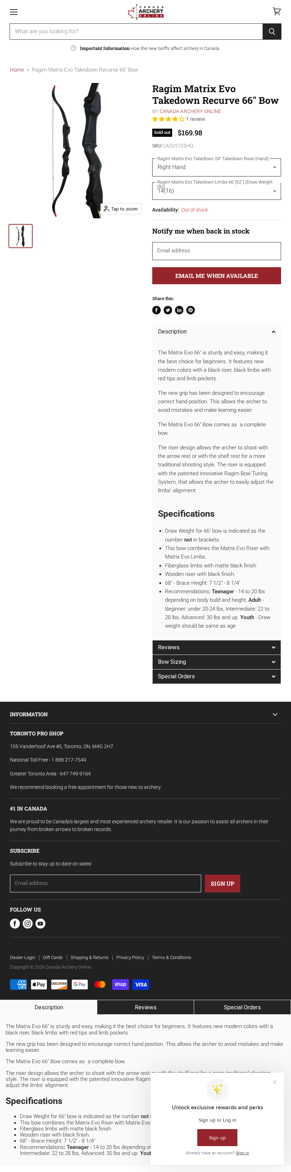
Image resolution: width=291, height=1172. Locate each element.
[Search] (272, 31)
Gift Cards (53, 957)
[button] (169, 119)
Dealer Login (22, 957)
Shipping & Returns (90, 957)
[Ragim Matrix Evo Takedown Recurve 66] (20, 236)
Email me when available (216, 275)
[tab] (216, 331)
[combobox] (136, 31)
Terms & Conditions (171, 957)
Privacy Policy (130, 957)
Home (17, 70)
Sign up (222, 883)
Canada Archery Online (190, 111)
